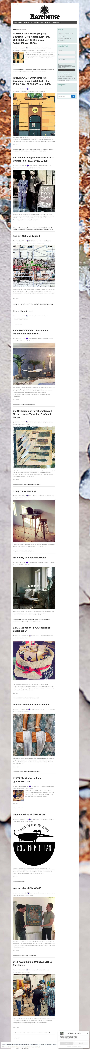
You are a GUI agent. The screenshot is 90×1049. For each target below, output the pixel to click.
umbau (33, 404)
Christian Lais (21, 1032)
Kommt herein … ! (22, 311)
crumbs (39, 227)
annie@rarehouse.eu (63, 36)
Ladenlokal (31, 955)
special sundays (31, 621)
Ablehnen (81, 1043)
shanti (34, 955)
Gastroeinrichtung (31, 619)
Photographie (23, 71)
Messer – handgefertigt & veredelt (31, 704)
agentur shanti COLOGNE (27, 888)
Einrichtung (26, 22)
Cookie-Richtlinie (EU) (56, 22)
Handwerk (46, 227)
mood (33, 551)
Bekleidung (36, 22)
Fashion (34, 69)
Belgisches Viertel (22, 69)
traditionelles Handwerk (35, 484)
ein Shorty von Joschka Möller (29, 557)
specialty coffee (35, 71)
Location (20, 22)
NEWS (15, 22)
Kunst (41, 22)
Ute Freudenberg (46, 1032)
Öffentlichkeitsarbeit (31, 50)
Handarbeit (21, 484)
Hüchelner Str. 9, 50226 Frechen (65, 33)
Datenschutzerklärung (74, 1046)
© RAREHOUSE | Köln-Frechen (22, 1048)
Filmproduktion (31, 1032)
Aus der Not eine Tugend (26, 236)
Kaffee (48, 69)
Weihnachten (33, 697)
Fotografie (38, 69)
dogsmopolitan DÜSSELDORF (29, 814)
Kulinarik (19, 50)
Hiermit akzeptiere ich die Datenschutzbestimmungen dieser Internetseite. (66, 66)
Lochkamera (18, 71)
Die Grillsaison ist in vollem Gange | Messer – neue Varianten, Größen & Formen (32, 414)
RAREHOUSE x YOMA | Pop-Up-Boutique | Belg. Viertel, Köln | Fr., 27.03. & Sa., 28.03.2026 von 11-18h (32, 81)
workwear (43, 71)
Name (59, 54)
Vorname (60, 50)
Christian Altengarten (33, 47)
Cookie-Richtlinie (69, 1046)
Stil (31, 22)
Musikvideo (40, 1032)
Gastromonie (37, 619)
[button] (87, 1033)
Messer (29, 484)
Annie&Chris (47, 22)
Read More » (16, 64)
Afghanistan (21, 227)
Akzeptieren (66, 1043)
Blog (50, 47)
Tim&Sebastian (38, 621)
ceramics (32, 227)
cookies (35, 227)
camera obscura (29, 69)
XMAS (38, 697)
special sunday (25, 621)
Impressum (79, 1046)
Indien (20, 955)
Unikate (39, 71)
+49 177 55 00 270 (62, 35)
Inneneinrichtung (44, 69)
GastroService (43, 619)
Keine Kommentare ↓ (41, 50)
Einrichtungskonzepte (23, 551)
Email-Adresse (61, 59)
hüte (52, 227)
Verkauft (26, 340)
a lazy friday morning (24, 491)
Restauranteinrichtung (17, 621)
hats (49, 227)
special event (29, 71)
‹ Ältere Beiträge (17, 1038)
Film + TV (20, 807)
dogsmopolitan (22, 881)
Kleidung (52, 69)
